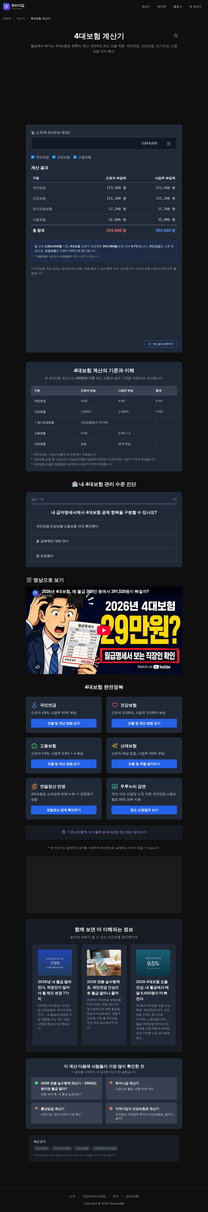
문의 (116, 1196)
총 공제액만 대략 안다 (52, 541)
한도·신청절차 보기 (144, 810)
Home (7, 18)
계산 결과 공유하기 (163, 343)
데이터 (162, 6)
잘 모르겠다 (44, 556)
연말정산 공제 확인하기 (64, 810)
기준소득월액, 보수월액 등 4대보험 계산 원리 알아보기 (107, 832)
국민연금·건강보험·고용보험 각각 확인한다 (67, 526)
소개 (72, 1196)
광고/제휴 (132, 1196)
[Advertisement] (104, 87)
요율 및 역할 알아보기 (144, 764)
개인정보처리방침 (94, 1196)
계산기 (146, 6)
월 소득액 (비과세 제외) (50, 132)
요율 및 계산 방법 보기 (64, 723)
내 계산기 (195, 6)
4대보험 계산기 (41, 18)
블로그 (177, 6)
